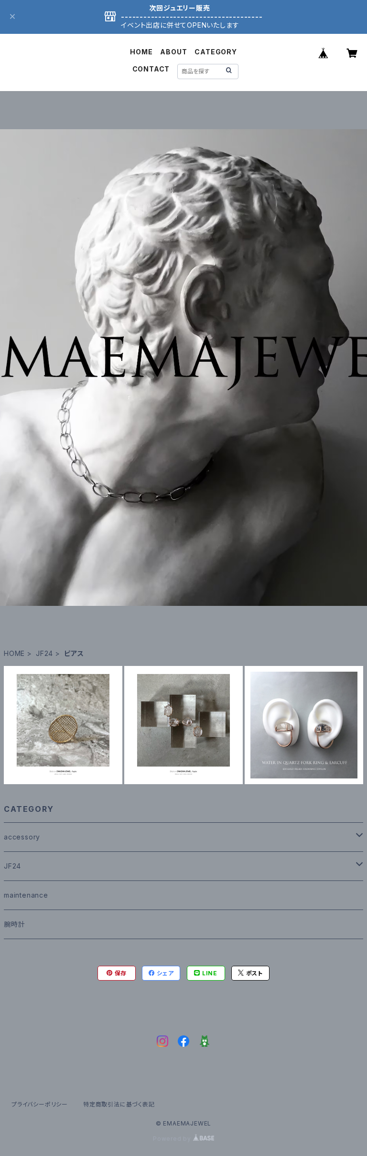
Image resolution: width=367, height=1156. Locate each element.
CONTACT (151, 69)
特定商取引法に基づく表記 (119, 1104)
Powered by (173, 1138)
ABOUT (173, 52)
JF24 (44, 653)
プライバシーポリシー (39, 1104)
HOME (141, 52)
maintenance (26, 895)
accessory (22, 837)
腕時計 (14, 924)
